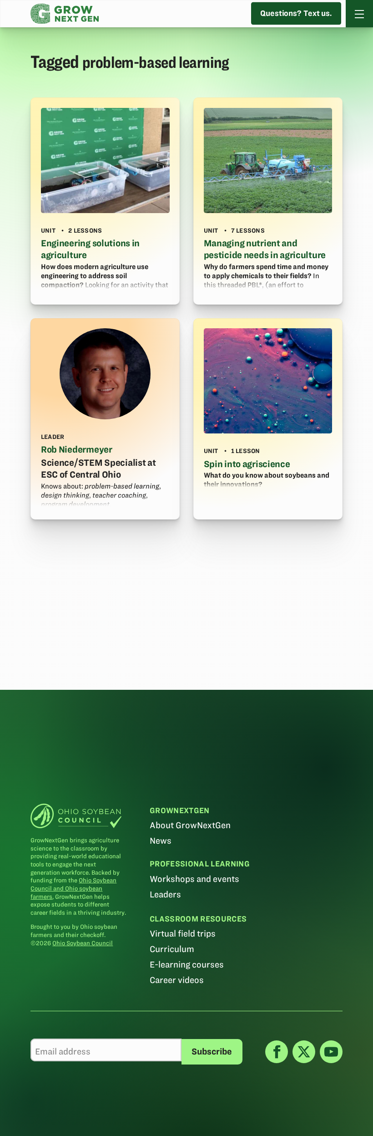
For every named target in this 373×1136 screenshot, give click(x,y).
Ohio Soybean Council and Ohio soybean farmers (73, 888)
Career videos (177, 980)
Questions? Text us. (296, 13)
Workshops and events (194, 879)
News (160, 841)
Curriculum (172, 949)
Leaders (165, 894)
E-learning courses (187, 964)
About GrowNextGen (190, 825)
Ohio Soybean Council (82, 943)
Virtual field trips (183, 933)
